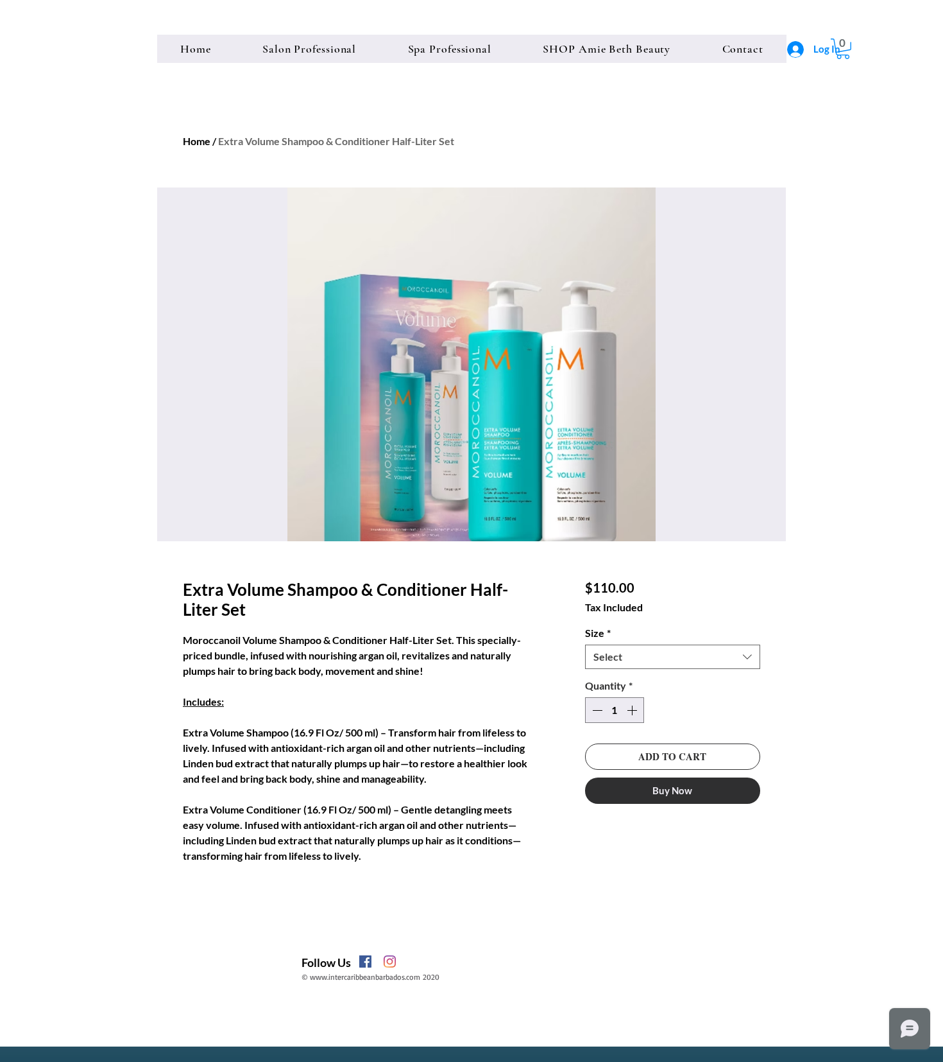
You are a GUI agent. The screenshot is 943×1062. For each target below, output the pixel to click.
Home (196, 141)
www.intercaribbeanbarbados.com (365, 977)
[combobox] (672, 657)
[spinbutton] (614, 710)
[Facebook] (365, 961)
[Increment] (633, 710)
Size (598, 633)
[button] (843, 49)
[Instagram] (390, 961)
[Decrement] (596, 710)
